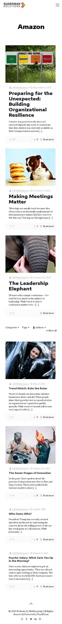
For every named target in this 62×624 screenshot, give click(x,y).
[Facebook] (26, 619)
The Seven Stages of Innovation (30, 473)
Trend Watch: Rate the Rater (28, 388)
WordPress (43, 614)
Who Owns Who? (20, 513)
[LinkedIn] (35, 619)
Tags (24, 327)
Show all (52, 330)
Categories (11, 327)
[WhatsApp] (22, 619)
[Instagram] (40, 619)
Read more (48, 139)
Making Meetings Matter (31, 198)
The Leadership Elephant (28, 285)
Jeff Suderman (19, 87)
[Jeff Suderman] (14, 5)
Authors (40, 327)
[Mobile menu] (57, 5)
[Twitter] (31, 619)
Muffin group (35, 611)
